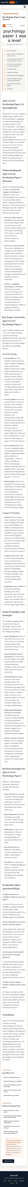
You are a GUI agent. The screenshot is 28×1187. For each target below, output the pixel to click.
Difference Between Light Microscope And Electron (11, 1132)
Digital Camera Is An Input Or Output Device (12, 1121)
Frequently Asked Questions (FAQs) (14, 84)
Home (4, 1181)
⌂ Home (12, 2)
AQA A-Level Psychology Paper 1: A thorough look (15, 55)
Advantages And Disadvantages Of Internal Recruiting (12, 1116)
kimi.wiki (4, 2)
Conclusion (10, 89)
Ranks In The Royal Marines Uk (12, 1077)
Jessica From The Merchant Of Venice (12, 1090)
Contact (15, 1181)
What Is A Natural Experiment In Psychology (12, 1085)
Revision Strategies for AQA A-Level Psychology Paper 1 (14, 79)
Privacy (12, 1183)
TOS (17, 1183)
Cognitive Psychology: (12, 72)
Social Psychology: (11, 69)
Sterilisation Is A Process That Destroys (12, 1127)
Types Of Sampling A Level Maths (13, 1081)
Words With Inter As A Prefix (11, 1095)
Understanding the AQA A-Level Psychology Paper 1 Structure (15, 60)
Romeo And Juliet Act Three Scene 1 (11, 1111)
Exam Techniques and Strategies (15, 75)
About (9, 1181)
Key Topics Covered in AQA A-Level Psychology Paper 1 (14, 65)
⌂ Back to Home (8, 1161)
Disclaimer (21, 1181)
